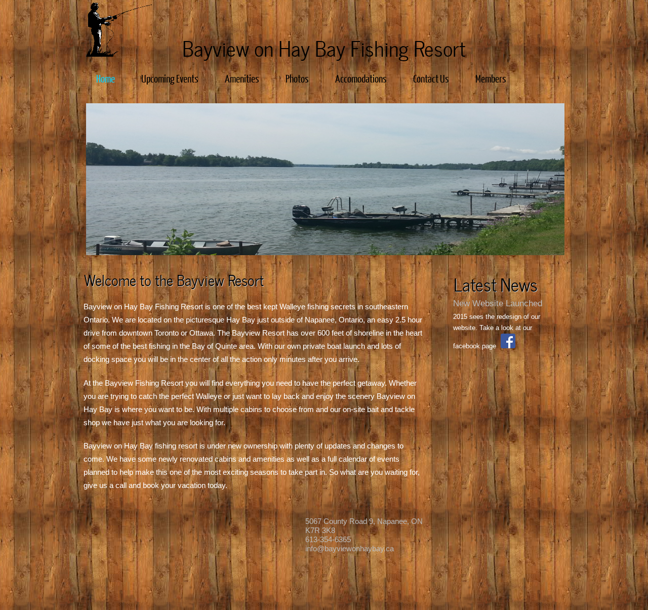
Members (490, 78)
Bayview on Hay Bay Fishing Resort (321, 46)
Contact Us (431, 78)
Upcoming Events (169, 78)
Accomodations (361, 78)
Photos (297, 78)
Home (105, 78)
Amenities (242, 78)
